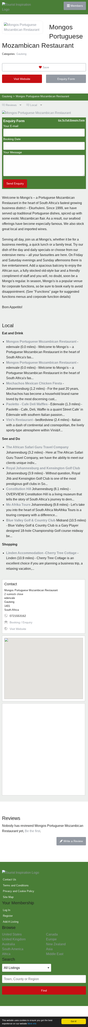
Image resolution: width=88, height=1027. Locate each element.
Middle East (54, 954)
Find (44, 990)
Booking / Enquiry (21, 622)
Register (8, 915)
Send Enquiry (15, 183)
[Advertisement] (44, 749)
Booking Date (12, 139)
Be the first (32, 831)
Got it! (74, 1021)
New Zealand (56, 944)
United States (12, 934)
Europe (51, 939)
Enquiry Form (66, 79)
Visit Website (22, 79)
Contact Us (9, 879)
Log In (6, 910)
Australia (8, 944)
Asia (49, 949)
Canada (52, 934)
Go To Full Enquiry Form (71, 120)
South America (12, 949)
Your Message (12, 152)
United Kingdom (14, 939)
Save (45, 67)
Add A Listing (10, 921)
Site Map (8, 897)
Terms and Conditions (16, 885)
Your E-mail (10, 126)
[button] (43, 666)
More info (32, 1023)
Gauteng (21, 53)
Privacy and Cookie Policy (18, 891)
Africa (6, 954)
